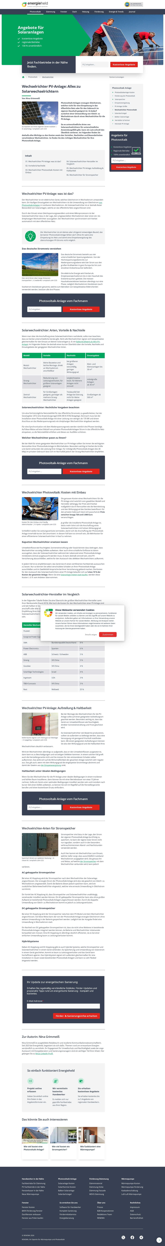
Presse (100, 1207)
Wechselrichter (48, 77)
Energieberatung (67, 1218)
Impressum (135, 1207)
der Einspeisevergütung (51, 765)
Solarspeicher (120, 99)
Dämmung (50, 11)
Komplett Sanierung (68, 1211)
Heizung (85, 11)
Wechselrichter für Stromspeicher (83, 175)
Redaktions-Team (104, 1214)
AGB (132, 1211)
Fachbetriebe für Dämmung (33, 1183)
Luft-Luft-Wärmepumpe (131, 1194)
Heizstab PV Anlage (122, 124)
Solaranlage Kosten (66, 1183)
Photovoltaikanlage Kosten (125, 92)
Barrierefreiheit (136, 1218)
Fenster (63, 11)
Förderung (99, 11)
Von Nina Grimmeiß (31, 98)
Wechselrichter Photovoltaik (126, 110)
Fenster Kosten (28, 1207)
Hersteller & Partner (122, 120)
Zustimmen (107, 634)
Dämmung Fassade (97, 1190)
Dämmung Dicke (96, 1187)
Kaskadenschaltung (129, 1190)
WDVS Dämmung (96, 1194)
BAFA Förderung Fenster (32, 1211)
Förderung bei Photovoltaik (125, 96)
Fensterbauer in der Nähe (33, 1190)
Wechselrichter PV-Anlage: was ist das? (44, 161)
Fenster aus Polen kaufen (32, 1218)
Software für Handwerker (70, 1207)
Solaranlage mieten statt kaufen (74, 574)
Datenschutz (135, 1214)
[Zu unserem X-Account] (123, 1237)
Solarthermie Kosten (67, 1187)
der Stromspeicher (88, 861)
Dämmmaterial (95, 1183)
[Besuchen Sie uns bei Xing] (141, 1237)
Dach (74, 11)
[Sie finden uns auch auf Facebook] (132, 1237)
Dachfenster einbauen (31, 1214)
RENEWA (100, 1218)
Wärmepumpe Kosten (130, 1183)
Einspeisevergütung (122, 103)
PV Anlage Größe (121, 106)
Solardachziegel (121, 113)
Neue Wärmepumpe (30, 1194)
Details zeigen (91, 634)
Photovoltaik (35, 11)
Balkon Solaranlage (122, 117)
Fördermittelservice (68, 1214)
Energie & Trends (116, 11)
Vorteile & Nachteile (36, 165)
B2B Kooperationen (105, 1211)
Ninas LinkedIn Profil (44, 1053)
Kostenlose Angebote (124, 64)
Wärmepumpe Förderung (132, 1187)
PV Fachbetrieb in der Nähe (33, 1187)
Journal (132, 11)
